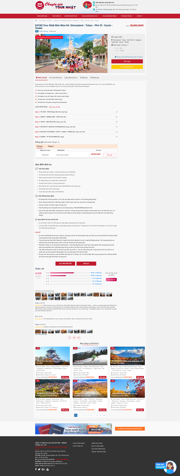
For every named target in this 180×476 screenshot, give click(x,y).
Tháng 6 (40, 146)
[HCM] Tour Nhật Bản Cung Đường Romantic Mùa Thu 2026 (87, 395)
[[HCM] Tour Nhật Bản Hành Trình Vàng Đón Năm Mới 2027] (90, 355)
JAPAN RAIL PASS (96, 443)
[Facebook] (69, 337)
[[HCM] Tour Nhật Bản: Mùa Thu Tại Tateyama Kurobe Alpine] (127, 388)
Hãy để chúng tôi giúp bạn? (130, 428)
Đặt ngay (127, 61)
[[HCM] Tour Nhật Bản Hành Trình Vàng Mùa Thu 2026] (52, 355)
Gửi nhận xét (111, 279)
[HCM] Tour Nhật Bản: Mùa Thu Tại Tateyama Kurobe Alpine (124, 395)
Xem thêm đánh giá (41, 334)
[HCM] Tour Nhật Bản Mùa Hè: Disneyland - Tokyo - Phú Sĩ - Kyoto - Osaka (76, 20)
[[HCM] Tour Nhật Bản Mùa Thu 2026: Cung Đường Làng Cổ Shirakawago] (52, 388)
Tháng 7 (51, 146)
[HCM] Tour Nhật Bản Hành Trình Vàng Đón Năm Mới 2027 (89, 362)
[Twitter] (78, 337)
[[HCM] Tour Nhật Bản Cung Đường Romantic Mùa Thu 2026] (90, 388)
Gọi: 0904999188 (127, 67)
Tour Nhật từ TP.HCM (45, 20)
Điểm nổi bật (42, 77)
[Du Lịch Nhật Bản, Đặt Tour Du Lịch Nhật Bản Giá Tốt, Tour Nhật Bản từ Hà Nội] (56, 5)
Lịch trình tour (57, 77)
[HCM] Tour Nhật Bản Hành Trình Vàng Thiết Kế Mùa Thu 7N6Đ (127, 362)
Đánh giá (95, 77)
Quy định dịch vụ (71, 77)
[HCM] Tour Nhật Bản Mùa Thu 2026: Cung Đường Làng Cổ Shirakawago (51, 395)
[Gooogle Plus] (74, 337)
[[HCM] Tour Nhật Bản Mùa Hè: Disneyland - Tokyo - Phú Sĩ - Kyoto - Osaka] (38, 294)
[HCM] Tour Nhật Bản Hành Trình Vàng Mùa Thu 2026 (52, 362)
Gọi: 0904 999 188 (65, 263)
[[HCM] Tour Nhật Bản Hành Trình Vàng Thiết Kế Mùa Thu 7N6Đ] (127, 355)
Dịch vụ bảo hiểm (97, 446)
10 (104, 415)
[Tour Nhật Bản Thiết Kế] (73, 428)
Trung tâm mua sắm (98, 451)
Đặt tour (85, 77)
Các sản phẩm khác (98, 449)
